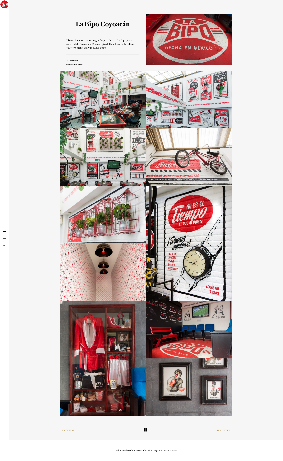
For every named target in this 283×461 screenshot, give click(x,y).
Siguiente (223, 430)
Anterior (68, 430)
